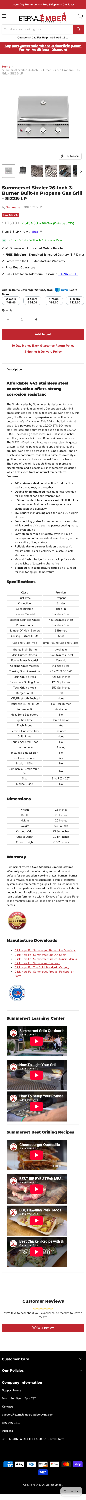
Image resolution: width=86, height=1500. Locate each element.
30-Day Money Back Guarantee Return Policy (43, 345)
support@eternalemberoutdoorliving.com (27, 1415)
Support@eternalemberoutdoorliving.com (43, 46)
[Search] (78, 29)
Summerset (13, 207)
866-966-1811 (59, 37)
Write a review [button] (43, 1327)
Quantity (7, 310)
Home (6, 66)
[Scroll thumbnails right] (80, 171)
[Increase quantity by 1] (36, 319)
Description (14, 369)
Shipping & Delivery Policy (43, 351)
